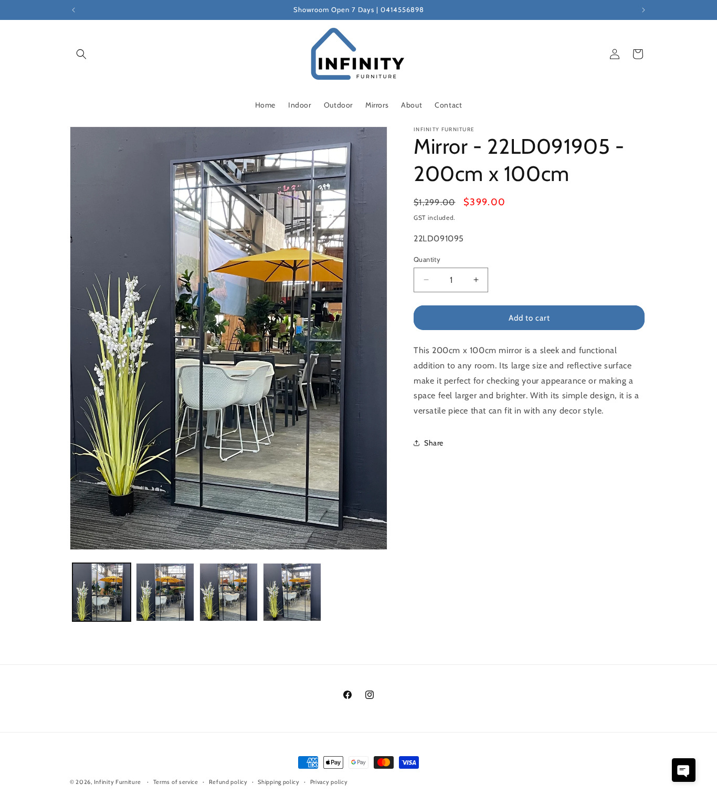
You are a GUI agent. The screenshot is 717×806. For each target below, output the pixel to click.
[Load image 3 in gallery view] (228, 592)
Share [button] (434, 443)
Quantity (427, 258)
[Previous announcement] (73, 10)
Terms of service (175, 781)
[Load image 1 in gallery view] (101, 592)
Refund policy (228, 781)
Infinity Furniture (117, 782)
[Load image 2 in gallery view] (165, 592)
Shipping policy (279, 781)
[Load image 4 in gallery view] (292, 592)
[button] (81, 54)
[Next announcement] (643, 10)
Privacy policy (329, 781)
